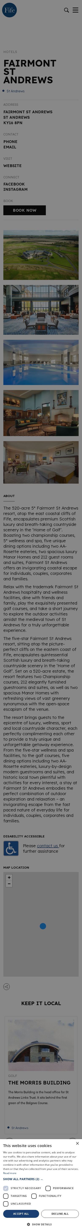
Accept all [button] (21, 1214)
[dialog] (41, 615)
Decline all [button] (60, 1214)
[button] (41, 1179)
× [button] (77, 1143)
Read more (10, 1173)
